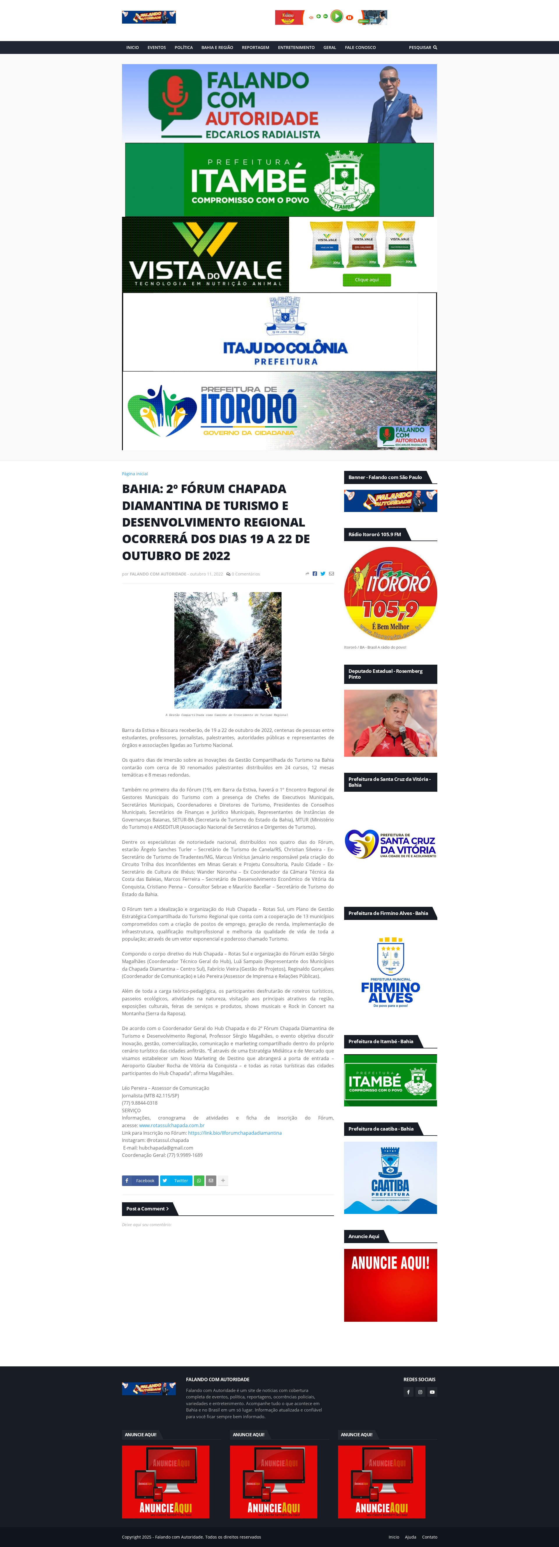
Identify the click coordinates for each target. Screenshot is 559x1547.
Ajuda (410, 1537)
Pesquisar (420, 47)
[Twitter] (323, 573)
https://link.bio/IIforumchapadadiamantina (235, 1133)
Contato (429, 1537)
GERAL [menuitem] (329, 47)
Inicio (394, 1537)
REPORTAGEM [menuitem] (255, 47)
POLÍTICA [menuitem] (184, 47)
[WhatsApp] (199, 1180)
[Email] (331, 573)
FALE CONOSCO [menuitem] (360, 47)
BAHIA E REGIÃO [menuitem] (217, 47)
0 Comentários (246, 574)
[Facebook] (315, 573)
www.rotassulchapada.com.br (172, 1125)
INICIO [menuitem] (132, 47)
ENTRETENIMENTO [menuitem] (296, 47)
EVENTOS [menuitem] (157, 47)
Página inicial (135, 473)
